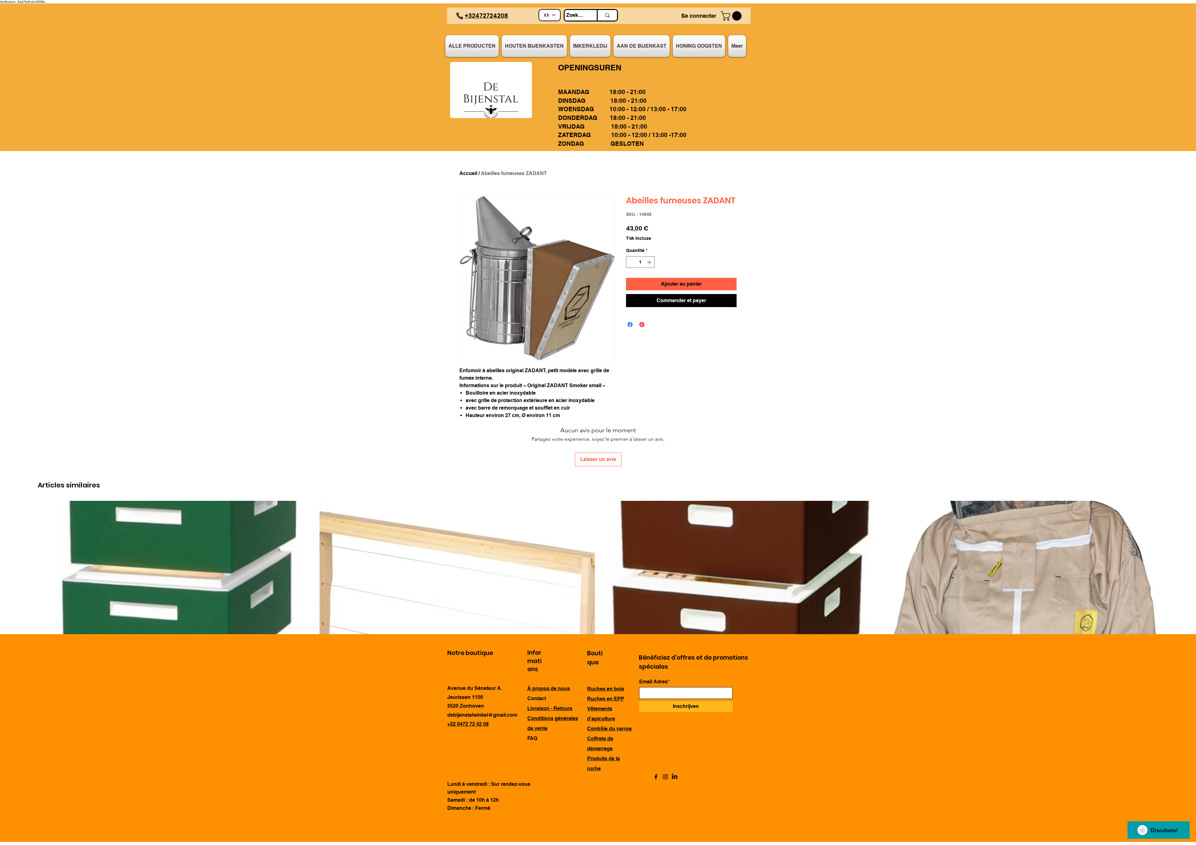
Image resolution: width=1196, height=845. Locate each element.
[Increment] (650, 262)
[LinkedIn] (674, 776)
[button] (732, 16)
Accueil (468, 173)
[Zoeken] (607, 15)
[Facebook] (656, 776)
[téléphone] (460, 16)
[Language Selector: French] (550, 15)
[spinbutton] (640, 262)
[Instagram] (665, 776)
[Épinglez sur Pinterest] (642, 324)
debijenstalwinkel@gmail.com (482, 715)
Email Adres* (654, 681)
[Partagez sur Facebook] (630, 324)
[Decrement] (631, 262)
